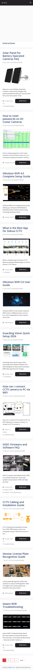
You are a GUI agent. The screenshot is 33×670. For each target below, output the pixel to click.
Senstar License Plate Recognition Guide (16, 555)
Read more (22, 101)
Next (22, 660)
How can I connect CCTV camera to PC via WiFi (16, 389)
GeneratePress (26, 667)
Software (8, 377)
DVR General (9, 322)
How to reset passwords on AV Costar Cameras (13, 119)
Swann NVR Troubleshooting (13, 605)
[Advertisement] (16, 22)
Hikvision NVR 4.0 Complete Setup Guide (16, 175)
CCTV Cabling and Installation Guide (13, 503)
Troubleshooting (8, 106)
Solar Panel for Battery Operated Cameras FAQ (13, 56)
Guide (7, 101)
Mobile (7, 272)
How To (12, 163)
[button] (30, 3)
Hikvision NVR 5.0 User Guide (16, 283)
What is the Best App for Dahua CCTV (15, 229)
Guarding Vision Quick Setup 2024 (16, 334)
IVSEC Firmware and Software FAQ (15, 446)
